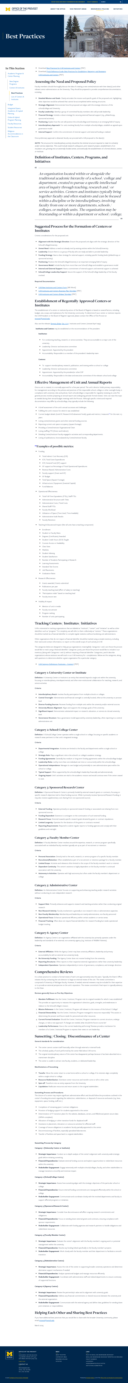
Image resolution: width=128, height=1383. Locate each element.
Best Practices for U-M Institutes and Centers (63, 68)
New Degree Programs (13, 82)
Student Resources (15, 127)
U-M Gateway (89, 1361)
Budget (10, 104)
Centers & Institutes (16, 87)
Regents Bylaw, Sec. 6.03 (60, 323)
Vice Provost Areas (78, 9)
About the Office (58, 9)
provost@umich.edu (42, 318)
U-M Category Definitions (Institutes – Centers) (56, 664)
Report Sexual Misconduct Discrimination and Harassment (68, 2)
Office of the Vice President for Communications (111, 1378)
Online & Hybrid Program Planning (14, 118)
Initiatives (117, 9)
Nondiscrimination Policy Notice (95, 1363)
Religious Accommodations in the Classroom (15, 134)
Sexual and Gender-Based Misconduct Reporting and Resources (104, 1357)
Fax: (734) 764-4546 (24, 1371)
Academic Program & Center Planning (16, 74)
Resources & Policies (100, 9)
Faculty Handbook (92, 2)
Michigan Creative (90, 1378)
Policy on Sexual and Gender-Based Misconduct (100, 1355)
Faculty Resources (14, 123)
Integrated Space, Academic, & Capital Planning (15, 111)
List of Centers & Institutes (17, 98)
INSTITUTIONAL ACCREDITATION (94, 1365)
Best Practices (17, 93)
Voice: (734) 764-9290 (24, 1370)
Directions (22, 1361)
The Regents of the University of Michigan (18, 1378)
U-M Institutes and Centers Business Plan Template (57, 291)
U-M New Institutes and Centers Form (53, 287)
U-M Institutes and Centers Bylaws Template (55, 294)
